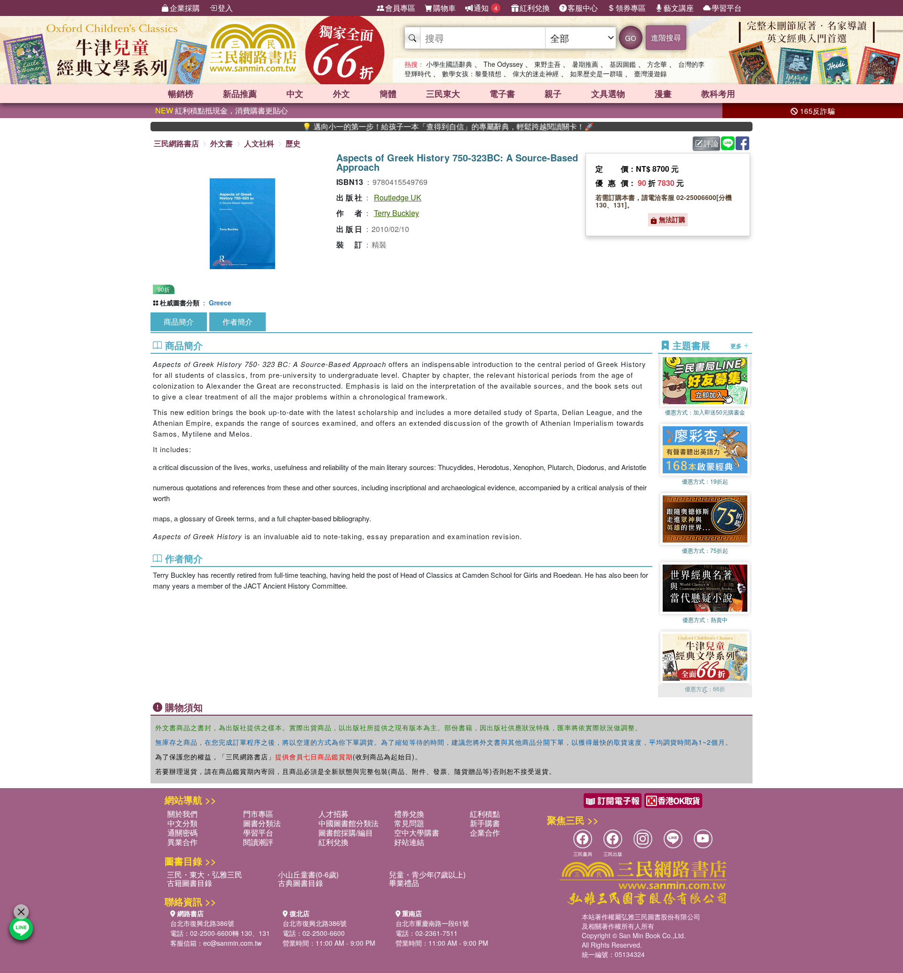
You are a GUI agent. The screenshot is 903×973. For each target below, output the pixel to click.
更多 (736, 345)
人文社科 (259, 143)
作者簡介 (237, 321)
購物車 (444, 7)
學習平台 (727, 7)
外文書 (221, 143)
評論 (711, 143)
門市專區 (258, 813)
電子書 (502, 94)
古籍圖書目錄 (189, 882)
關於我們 (182, 813)
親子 (553, 94)
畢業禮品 (404, 882)
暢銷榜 (180, 94)
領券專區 (631, 7)
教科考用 (718, 94)
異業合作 (182, 842)
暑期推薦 (585, 64)
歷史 (293, 143)
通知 (486, 7)
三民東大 (443, 94)
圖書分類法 (262, 823)
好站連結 (409, 842)
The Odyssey (503, 64)
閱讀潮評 (258, 842)
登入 (225, 7)
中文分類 (182, 823)
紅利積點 (485, 813)
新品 (240, 94)
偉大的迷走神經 (536, 73)
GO (630, 38)
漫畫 (663, 94)
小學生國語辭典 (449, 64)
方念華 (657, 64)
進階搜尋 (666, 37)
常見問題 (409, 823)
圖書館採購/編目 (345, 832)
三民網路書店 (176, 143)
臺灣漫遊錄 (650, 73)
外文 (341, 94)
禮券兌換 (409, 813)
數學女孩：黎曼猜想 (471, 73)
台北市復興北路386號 (202, 923)
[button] (705, 693)
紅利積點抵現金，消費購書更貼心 (221, 110)
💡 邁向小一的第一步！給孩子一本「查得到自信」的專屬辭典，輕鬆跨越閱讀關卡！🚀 (415, 126)
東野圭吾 (547, 64)
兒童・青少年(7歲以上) (427, 874)
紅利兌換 (535, 7)
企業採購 (185, 7)
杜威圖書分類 (179, 302)
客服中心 (583, 7)
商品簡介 (179, 321)
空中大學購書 (416, 832)
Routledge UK (397, 197)
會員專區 (400, 7)
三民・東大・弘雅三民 (204, 874)
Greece (220, 302)
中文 (294, 94)
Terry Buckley (396, 212)
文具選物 (608, 94)
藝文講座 (679, 7)
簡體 (388, 94)
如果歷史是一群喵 (596, 73)
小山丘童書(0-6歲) (308, 874)
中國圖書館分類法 (348, 823)
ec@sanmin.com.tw (232, 943)
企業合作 (485, 832)
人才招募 (333, 813)
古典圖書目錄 (300, 882)
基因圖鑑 (623, 64)
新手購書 (485, 823)
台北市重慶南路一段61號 (432, 923)
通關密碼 (182, 832)
